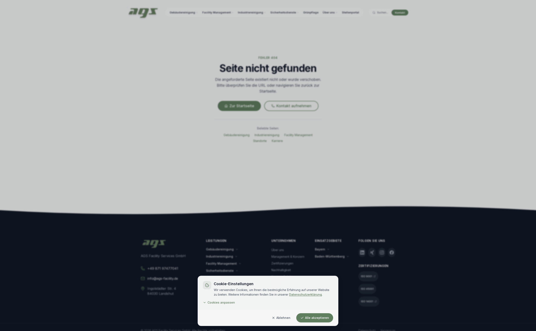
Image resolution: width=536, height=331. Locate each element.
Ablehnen (283, 317)
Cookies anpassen (221, 302)
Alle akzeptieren (317, 317)
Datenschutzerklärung (305, 294)
